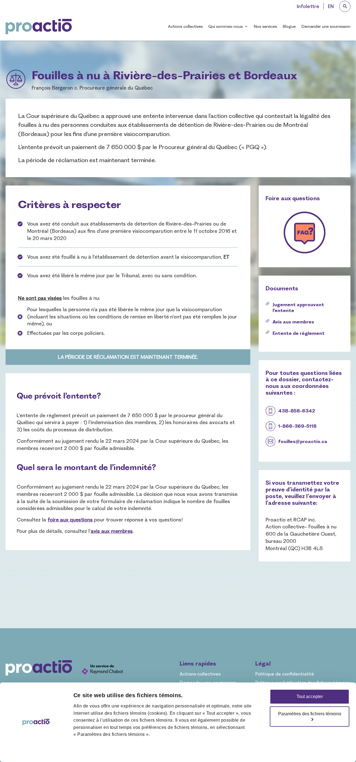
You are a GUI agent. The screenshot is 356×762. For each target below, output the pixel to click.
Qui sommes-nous (225, 26)
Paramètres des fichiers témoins (309, 713)
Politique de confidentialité (284, 674)
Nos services (265, 26)
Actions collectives (185, 26)
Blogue (289, 26)
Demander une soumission (325, 26)
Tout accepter (309, 696)
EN (331, 6)
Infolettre (308, 6)
